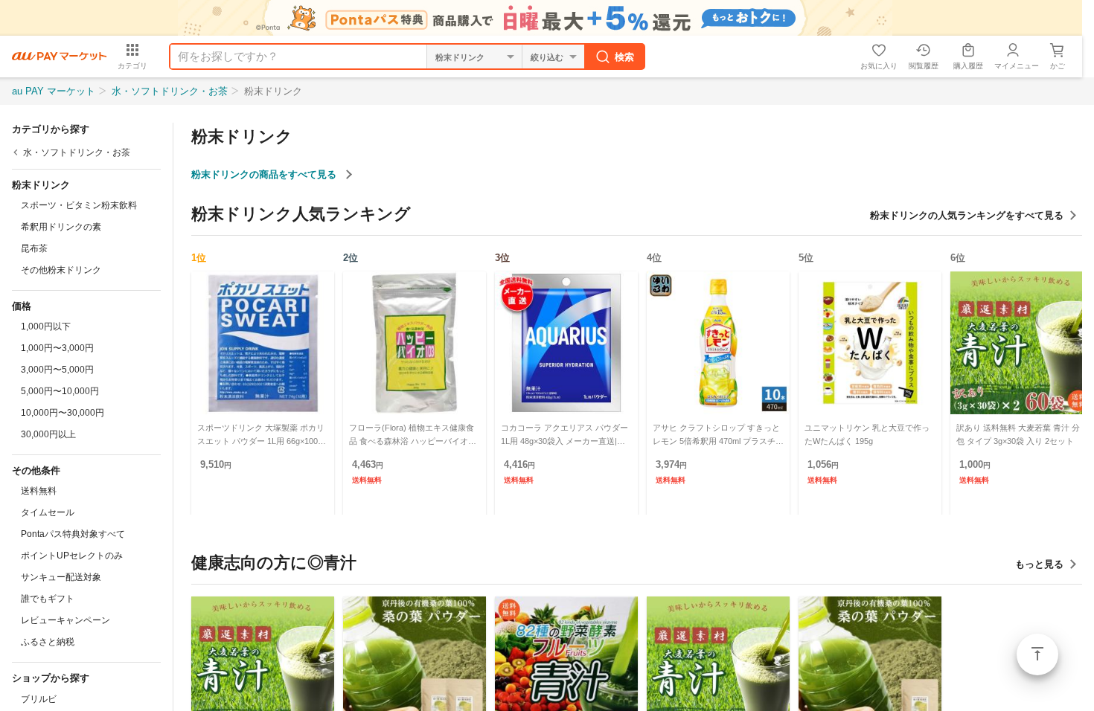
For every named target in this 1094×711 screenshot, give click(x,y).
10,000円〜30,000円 (62, 413)
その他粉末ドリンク (61, 270)
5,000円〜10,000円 (60, 391)
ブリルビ (39, 699)
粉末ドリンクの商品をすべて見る (265, 174)
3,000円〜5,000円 (57, 369)
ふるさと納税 (47, 642)
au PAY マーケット (53, 91)
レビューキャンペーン (65, 620)
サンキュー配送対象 (61, 577)
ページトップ (1037, 654)
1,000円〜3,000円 (57, 348)
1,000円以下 (46, 326)
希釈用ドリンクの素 (61, 227)
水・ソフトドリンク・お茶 (170, 91)
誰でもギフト (47, 598)
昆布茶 (34, 248)
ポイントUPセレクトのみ (72, 555)
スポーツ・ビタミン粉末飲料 (79, 205)
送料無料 (39, 491)
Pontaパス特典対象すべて (73, 534)
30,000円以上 (48, 434)
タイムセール (47, 512)
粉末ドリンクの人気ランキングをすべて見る (966, 215)
